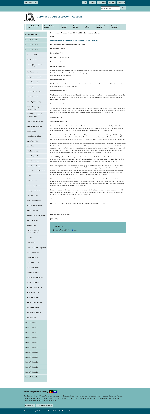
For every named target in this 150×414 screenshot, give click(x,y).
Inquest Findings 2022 (31, 327)
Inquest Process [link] (75, 26)
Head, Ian (29, 176)
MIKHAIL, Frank (31, 225)
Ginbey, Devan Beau (33, 161)
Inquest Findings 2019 (31, 342)
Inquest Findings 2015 (31, 362)
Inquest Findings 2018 (31, 347)
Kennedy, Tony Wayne (33, 186)
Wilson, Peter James (33, 307)
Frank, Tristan (31, 146)
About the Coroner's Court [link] (33, 26)
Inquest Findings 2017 (31, 352)
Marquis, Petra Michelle (34, 210)
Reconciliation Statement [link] (115, 26)
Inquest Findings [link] (87, 26)
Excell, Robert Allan (32, 141)
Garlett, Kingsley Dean (33, 156)
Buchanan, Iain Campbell (34, 92)
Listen (76, 230)
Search (123, 7)
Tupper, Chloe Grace (33, 292)
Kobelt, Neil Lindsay (32, 196)
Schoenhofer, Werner (33, 272)
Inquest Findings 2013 (31, 372)
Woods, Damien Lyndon (34, 312)
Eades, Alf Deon (31, 131)
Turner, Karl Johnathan (33, 297)
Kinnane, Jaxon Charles (34, 191)
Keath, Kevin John (32, 181)
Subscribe (112, 2)
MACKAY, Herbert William (34, 205)
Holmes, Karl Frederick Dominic (36, 171)
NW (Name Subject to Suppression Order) (33, 232)
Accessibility (102, 2)
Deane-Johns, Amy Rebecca (35, 121)
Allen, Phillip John (32, 60)
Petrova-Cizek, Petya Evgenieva (36, 248)
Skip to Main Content (31, 2)
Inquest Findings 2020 (31, 337)
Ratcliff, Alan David (32, 257)
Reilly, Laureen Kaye (33, 262)
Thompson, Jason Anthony (34, 287)
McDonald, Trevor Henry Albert (36, 215)
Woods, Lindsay (31, 317)
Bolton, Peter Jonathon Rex (35, 77)
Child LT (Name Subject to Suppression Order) (34, 108)
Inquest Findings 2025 (31, 45)
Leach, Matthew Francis (34, 201)
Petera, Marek (31, 242)
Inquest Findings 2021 (31, 332)
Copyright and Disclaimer (44, 405)
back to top (54, 219)
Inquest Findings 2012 (31, 377)
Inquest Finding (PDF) (61, 230)
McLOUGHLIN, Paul (32, 220)
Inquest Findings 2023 (31, 322)
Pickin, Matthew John (33, 252)
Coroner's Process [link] (64, 26)
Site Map (92, 2)
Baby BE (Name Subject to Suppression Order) (35, 66)
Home (84, 2)
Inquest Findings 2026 (31, 40)
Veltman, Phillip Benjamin (34, 302)
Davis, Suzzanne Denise (34, 126)
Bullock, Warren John (33, 97)
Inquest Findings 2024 (31, 50)
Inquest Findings (31, 34)
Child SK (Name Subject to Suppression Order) (34, 115)
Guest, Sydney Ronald (33, 166)
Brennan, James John (33, 87)
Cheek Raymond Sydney (34, 102)
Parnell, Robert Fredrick (34, 238)
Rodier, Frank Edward (33, 267)
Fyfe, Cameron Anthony (34, 151)
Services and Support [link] (100, 26)
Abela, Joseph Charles (33, 55)
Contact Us (121, 2)
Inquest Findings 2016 (31, 357)
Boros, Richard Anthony (34, 82)
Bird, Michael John (32, 72)
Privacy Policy (29, 405)
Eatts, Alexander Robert (34, 136)
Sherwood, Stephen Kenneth (35, 277)
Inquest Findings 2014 (31, 367)
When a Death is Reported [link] (49, 26)
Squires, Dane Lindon (33, 282)
